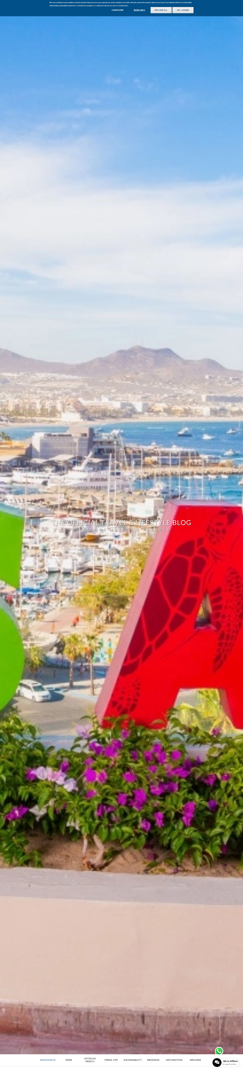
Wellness (195, 1059)
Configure (117, 10)
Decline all (161, 10)
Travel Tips (111, 1059)
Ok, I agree (183, 10)
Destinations (174, 1059)
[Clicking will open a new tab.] (219, 1051)
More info (139, 10)
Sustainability (133, 1059)
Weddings (153, 1059)
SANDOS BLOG (48, 1059)
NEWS (69, 1059)
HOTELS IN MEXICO (90, 1060)
